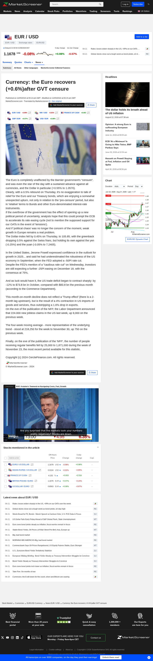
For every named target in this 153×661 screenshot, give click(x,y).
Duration (108, 186)
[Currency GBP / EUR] (29, 118)
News (39, 62)
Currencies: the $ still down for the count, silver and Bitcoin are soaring (41, 577)
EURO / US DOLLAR (20, 465)
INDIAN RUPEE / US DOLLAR (24, 470)
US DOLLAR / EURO (20, 486)
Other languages (31, 68)
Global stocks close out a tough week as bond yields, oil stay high (115, 54)
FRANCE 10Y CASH (18, 475)
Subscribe (138, 4)
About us (69, 650)
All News (18, 68)
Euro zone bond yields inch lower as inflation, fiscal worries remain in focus (43, 566)
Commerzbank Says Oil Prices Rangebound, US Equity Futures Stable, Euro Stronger (47, 545)
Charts (28, 62)
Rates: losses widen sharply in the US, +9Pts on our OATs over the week (115, 49)
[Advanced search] (100, 4)
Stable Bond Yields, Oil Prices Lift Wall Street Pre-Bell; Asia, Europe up (41, 530)
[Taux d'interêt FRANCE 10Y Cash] (87, 113)
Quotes (18, 62)
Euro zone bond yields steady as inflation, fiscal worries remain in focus (41, 525)
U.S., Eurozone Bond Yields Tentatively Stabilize (32, 551)
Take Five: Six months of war (24, 572)
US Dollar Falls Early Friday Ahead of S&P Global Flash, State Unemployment (44, 519)
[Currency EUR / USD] (29, 113)
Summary (7, 62)
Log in (125, 4)
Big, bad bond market (21, 535)
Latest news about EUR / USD (20, 497)
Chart (108, 180)
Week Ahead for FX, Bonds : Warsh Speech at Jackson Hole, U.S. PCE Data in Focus (47, 514)
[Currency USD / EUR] (57, 118)
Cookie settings (55, 650)
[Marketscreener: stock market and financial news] (22, 4)
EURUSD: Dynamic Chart (137, 239)
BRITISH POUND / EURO (22, 481)
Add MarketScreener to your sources (68, 105)
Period (130, 186)
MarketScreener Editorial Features (55, 68)
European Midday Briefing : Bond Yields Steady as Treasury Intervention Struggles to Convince (51, 556)
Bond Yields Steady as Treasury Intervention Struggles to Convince (40, 561)
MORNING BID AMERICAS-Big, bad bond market (32, 540)
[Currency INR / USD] (56, 113)
